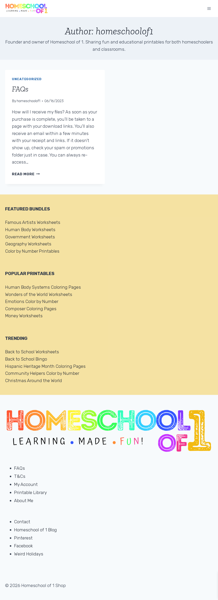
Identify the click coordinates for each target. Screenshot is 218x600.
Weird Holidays (28, 554)
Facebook (23, 545)
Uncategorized (27, 79)
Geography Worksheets (28, 243)
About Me (23, 500)
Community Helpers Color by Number (42, 373)
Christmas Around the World (33, 380)
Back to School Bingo (26, 359)
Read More (26, 174)
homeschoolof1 (28, 101)
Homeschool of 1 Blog (35, 529)
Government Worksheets (30, 236)
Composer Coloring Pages (30, 308)
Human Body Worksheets (30, 229)
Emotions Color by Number (31, 301)
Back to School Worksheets (32, 351)
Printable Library (30, 492)
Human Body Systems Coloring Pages (43, 287)
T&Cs (19, 476)
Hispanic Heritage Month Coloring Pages (45, 366)
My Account (26, 484)
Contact (22, 521)
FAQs (20, 88)
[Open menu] (209, 8)
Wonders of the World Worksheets (38, 294)
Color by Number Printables (32, 251)
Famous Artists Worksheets (32, 222)
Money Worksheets (24, 315)
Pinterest (23, 538)
